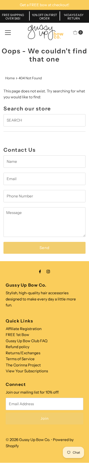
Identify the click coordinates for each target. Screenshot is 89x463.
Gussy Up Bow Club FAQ (26, 340)
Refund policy (17, 346)
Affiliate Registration (24, 328)
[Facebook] (40, 271)
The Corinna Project (23, 365)
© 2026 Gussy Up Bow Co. (28, 439)
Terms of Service (20, 359)
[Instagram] (48, 271)
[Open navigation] (8, 32)
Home (10, 78)
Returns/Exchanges (23, 353)
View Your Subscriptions (27, 371)
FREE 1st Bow (17, 334)
